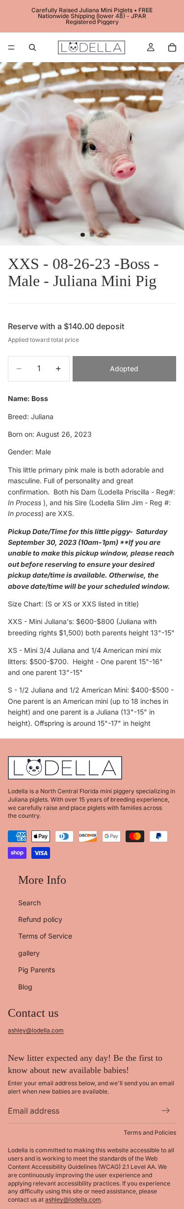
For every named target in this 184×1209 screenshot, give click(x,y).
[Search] (32, 47)
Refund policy (40, 919)
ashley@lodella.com (36, 1030)
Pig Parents (36, 970)
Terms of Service (45, 936)
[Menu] (11, 47)
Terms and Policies (150, 1132)
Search (29, 902)
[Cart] (172, 47)
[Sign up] (166, 1111)
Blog (25, 987)
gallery (29, 953)
